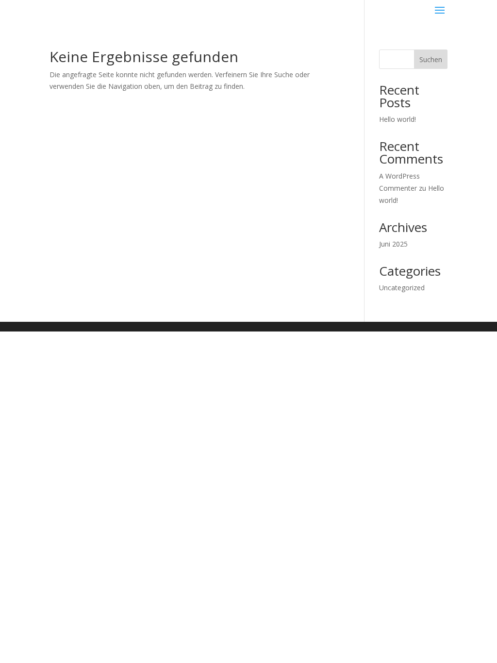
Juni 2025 (393, 244)
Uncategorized (402, 287)
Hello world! (397, 119)
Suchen (430, 59)
